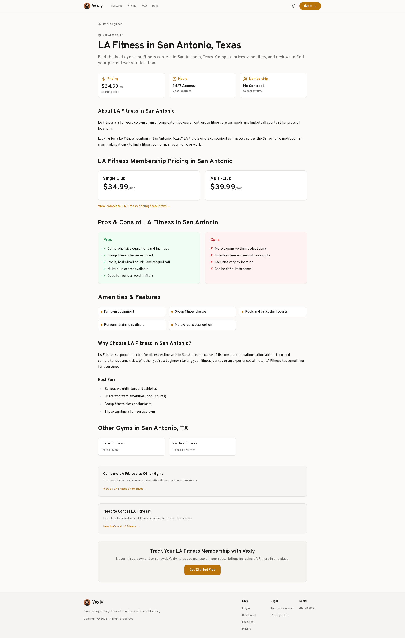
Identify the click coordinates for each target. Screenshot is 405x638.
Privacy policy (280, 615)
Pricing (131, 6)
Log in (246, 608)
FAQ (144, 6)
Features (116, 6)
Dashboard (249, 615)
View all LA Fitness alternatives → (125, 489)
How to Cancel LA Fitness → (121, 526)
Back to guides (112, 24)
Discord (309, 608)
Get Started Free (202, 570)
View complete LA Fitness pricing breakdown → (134, 206)
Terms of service (282, 608)
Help (155, 6)
